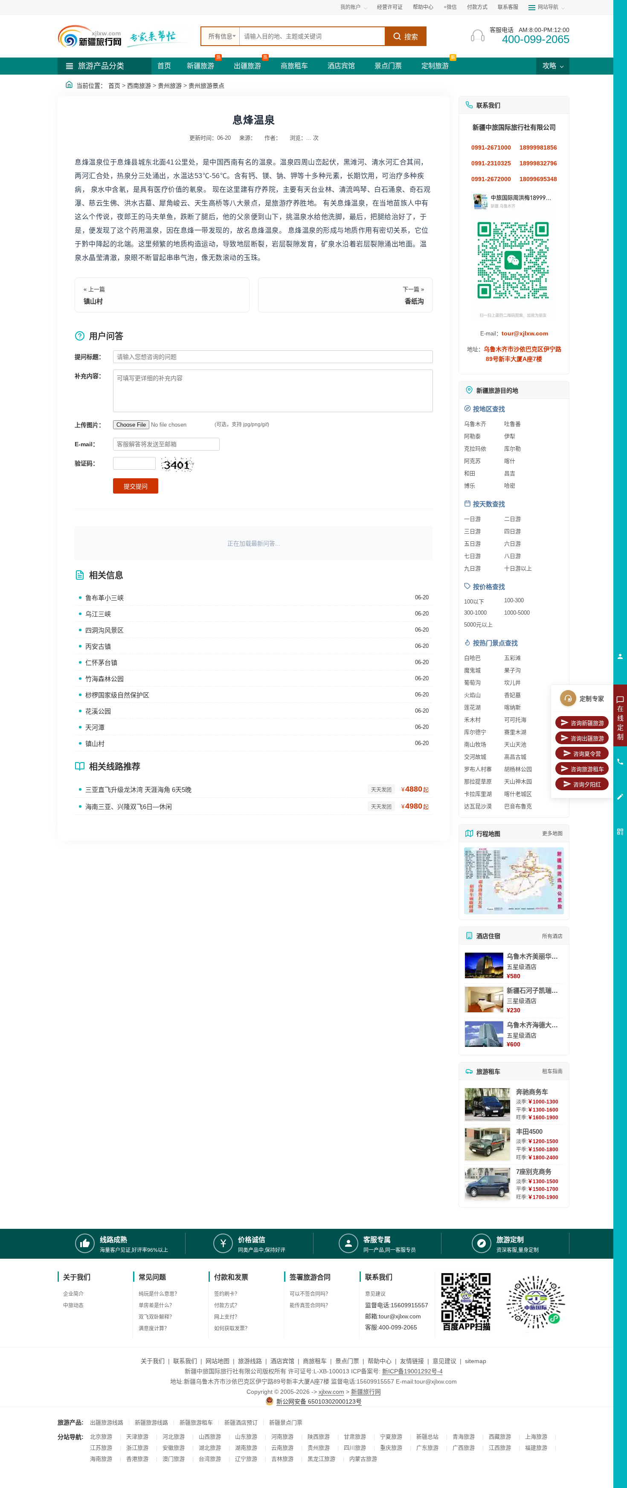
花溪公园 (98, 711)
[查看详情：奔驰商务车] (487, 1104)
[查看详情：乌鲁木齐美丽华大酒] (484, 965)
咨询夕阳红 (587, 784)
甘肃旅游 (355, 1436)
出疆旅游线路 (106, 1422)
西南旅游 (139, 85)
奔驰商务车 (532, 1091)
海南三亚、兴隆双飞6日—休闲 (128, 806)
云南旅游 (282, 1448)
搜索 (411, 36)
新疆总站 (427, 1436)
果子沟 (512, 670)
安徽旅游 (174, 1448)
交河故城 (475, 757)
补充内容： (89, 376)
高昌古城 (515, 757)
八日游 (512, 556)
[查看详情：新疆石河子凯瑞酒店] (484, 999)
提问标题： (89, 356)
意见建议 (375, 1294)
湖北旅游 (210, 1448)
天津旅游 (137, 1436)
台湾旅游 (210, 1459)
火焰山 (472, 695)
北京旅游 (101, 1436)
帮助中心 (423, 7)
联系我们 (185, 1361)
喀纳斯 (512, 707)
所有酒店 (552, 936)
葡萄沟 (472, 682)
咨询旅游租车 (587, 769)
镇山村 (93, 301)
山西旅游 (210, 1436)
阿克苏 (472, 461)
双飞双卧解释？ (156, 1317)
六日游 (512, 543)
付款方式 (477, 7)
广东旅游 (427, 1448)
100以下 (474, 601)
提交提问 (136, 486)
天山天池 (515, 744)
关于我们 (153, 1361)
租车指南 (552, 1072)
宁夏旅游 (391, 1436)
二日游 (512, 519)
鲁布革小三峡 (104, 597)
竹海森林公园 (104, 678)
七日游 (472, 556)
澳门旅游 (174, 1459)
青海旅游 (464, 1436)
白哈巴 (472, 658)
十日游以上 (518, 568)
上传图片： (89, 425)
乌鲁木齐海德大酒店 (535, 1025)
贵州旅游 (170, 85)
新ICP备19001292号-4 (412, 1371)
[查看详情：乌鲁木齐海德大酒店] (484, 1034)
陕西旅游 (319, 1436)
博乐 (469, 486)
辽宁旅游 (246, 1459)
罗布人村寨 (478, 769)
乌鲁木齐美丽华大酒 (535, 956)
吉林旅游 (282, 1459)
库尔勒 (512, 448)
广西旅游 (464, 1448)
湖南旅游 (246, 1448)
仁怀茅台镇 (101, 662)
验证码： (87, 463)
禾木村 (472, 720)
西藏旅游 (500, 1436)
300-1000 (475, 613)
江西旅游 (500, 1448)
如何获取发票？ (232, 1329)
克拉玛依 (475, 448)
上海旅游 (536, 1436)
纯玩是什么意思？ (159, 1294)
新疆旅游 (200, 65)
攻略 (550, 65)
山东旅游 (246, 1436)
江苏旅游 (101, 1448)
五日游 (472, 543)
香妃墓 (512, 695)
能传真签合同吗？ (310, 1306)
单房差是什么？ (156, 1306)
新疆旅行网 (366, 1391)
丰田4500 (529, 1131)
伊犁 (509, 436)
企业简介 (73, 1294)
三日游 (472, 531)
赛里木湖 (515, 732)
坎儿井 (512, 682)
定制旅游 (435, 65)
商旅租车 (294, 65)
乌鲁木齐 (475, 424)
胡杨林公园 (518, 769)
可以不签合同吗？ (310, 1294)
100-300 (514, 600)
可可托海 (515, 720)
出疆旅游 (247, 65)
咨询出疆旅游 (587, 738)
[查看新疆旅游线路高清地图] (514, 880)
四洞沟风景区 (104, 630)
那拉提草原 (478, 781)
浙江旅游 (137, 1448)
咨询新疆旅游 (587, 723)
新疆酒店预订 (241, 1422)
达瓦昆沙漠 (478, 806)
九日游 (472, 568)
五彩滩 (512, 658)
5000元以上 (478, 624)
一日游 (472, 519)
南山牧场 (475, 744)
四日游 (512, 531)
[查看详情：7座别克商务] (487, 1184)
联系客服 (508, 7)
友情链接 (412, 1361)
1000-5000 (517, 613)
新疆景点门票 (285, 1422)
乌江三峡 (98, 614)
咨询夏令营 (587, 754)
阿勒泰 (472, 436)
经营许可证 (390, 7)
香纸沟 (414, 301)
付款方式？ (227, 1306)
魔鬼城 (472, 670)
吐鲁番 (512, 424)
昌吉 (509, 473)
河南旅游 (282, 1436)
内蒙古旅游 (363, 1459)
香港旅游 (137, 1459)
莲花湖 (472, 707)
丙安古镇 (98, 646)
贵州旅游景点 (206, 85)
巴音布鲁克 (518, 806)
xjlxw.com (331, 1391)
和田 (469, 473)
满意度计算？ (154, 1329)
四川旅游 (355, 1448)
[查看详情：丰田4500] (487, 1144)
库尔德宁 (475, 732)
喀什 (509, 461)
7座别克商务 (534, 1171)
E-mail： (87, 444)
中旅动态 (73, 1306)
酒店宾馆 (341, 65)
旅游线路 (250, 1361)
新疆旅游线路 (151, 1422)
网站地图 (217, 1361)
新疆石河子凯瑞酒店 (535, 990)
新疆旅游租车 (196, 1422)
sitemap (475, 1361)
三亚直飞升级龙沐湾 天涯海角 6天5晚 (138, 789)
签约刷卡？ (227, 1294)
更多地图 (552, 834)
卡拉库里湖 (478, 794)
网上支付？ (227, 1317)
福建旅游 (536, 1448)
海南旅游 (101, 1459)
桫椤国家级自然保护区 (117, 695)
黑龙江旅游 (321, 1459)
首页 (164, 65)
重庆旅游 (391, 1448)
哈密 (509, 486)
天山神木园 (518, 781)
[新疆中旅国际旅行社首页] (126, 36)
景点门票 (388, 65)
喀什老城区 (518, 794)
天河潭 (94, 727)
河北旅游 (174, 1436)
